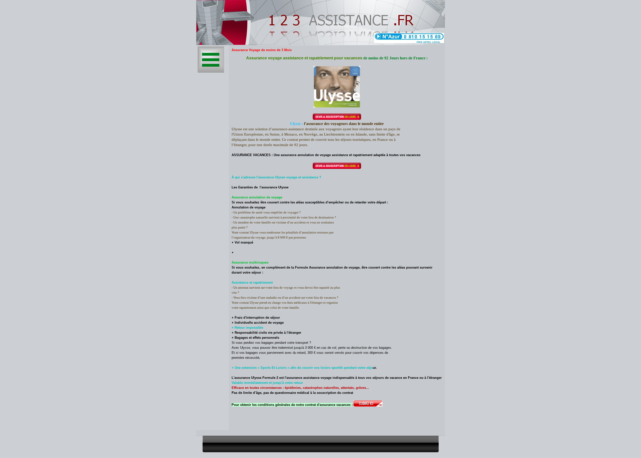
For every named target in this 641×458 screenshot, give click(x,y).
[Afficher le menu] (211, 59)
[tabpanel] (337, 241)
